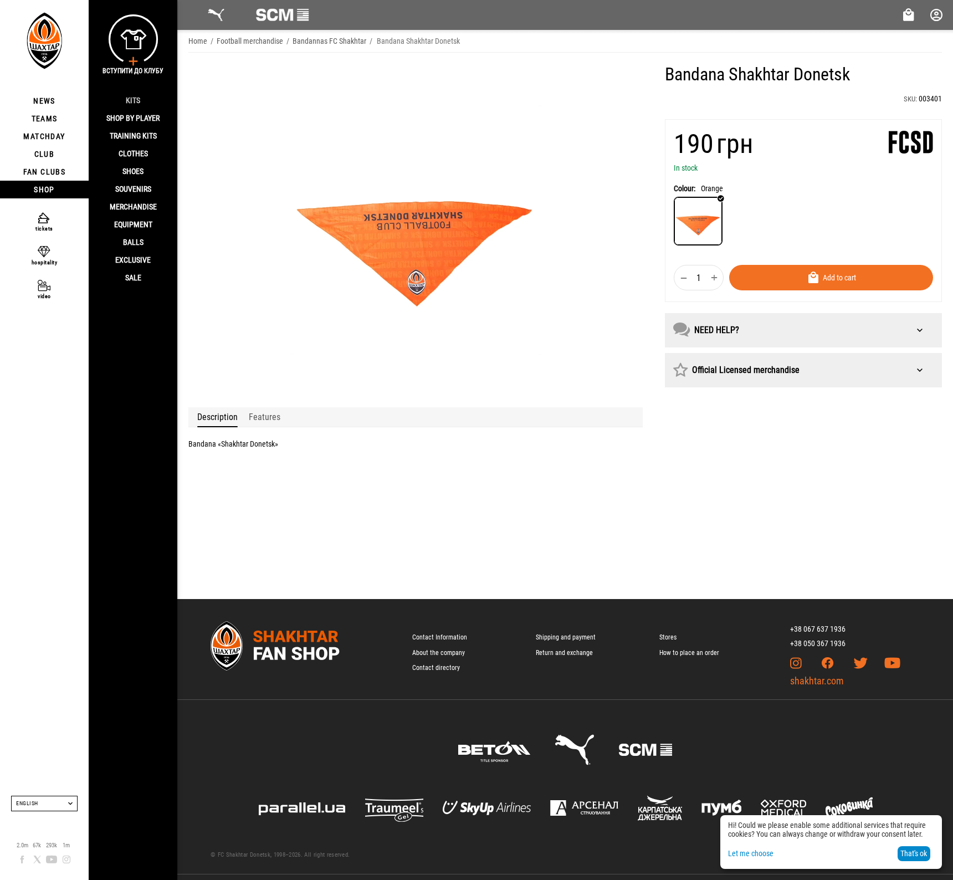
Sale (133, 277)
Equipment (133, 224)
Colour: (684, 188)
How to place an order (689, 653)
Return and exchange (564, 653)
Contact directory (436, 668)
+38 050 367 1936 (818, 643)
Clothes (133, 153)
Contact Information (439, 637)
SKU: (910, 99)
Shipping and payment (566, 637)
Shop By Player (133, 118)
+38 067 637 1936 (818, 629)
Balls (133, 242)
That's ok (913, 853)
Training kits (133, 135)
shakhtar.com (817, 681)
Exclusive (133, 259)
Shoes (133, 171)
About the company (438, 653)
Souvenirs (133, 189)
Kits (133, 100)
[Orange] (698, 221)
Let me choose (750, 853)
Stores (668, 637)
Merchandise (133, 206)
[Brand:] (911, 142)
